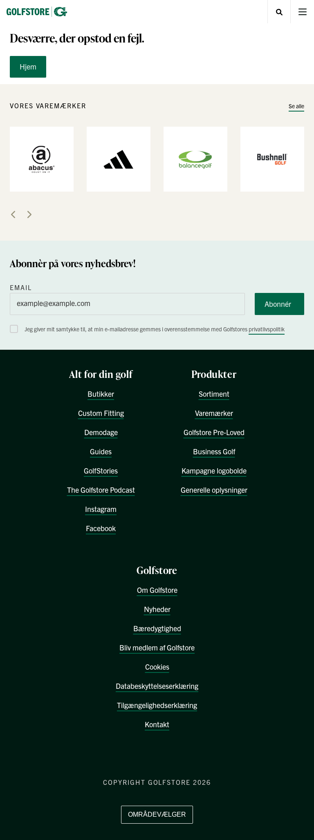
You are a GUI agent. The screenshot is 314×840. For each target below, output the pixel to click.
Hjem (28, 66)
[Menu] (302, 11)
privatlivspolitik (267, 329)
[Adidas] (118, 158)
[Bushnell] (272, 158)
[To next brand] (29, 214)
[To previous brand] (13, 214)
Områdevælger (157, 814)
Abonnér (278, 303)
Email (21, 287)
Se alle (296, 105)
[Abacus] (42, 158)
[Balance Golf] (195, 158)
